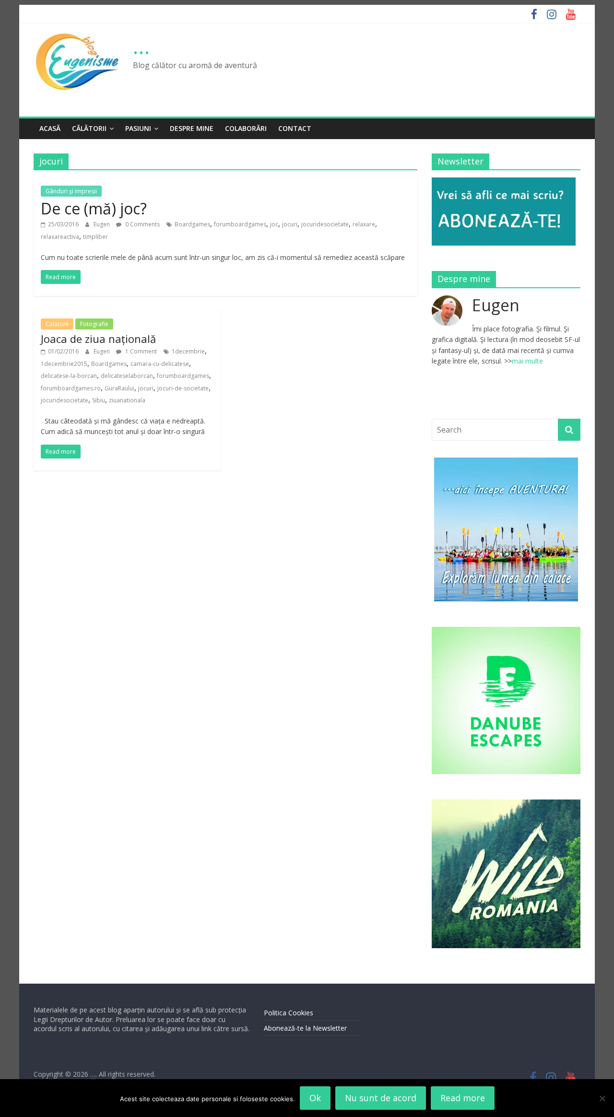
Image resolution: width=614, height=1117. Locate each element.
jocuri (289, 224)
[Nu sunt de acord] (602, 1098)
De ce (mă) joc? (94, 208)
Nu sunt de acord (380, 1098)
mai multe (527, 360)
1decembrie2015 (64, 364)
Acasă (49, 128)
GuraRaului (119, 388)
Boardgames (192, 224)
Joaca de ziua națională (98, 338)
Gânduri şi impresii (71, 191)
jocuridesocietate (325, 224)
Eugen (102, 224)
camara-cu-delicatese (159, 364)
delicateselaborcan (127, 376)
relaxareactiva (60, 237)
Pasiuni (138, 128)
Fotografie (94, 324)
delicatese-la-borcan (69, 376)
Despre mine (191, 128)
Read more (462, 1098)
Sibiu (98, 400)
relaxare (364, 224)
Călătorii (89, 128)
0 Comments (142, 224)
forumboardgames (240, 224)
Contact (294, 128)
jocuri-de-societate (183, 388)
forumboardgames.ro (71, 388)
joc (274, 224)
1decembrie (188, 351)
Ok (315, 1098)
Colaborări (246, 128)
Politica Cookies (288, 1012)
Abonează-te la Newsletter (305, 1028)
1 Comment (140, 351)
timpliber (95, 237)
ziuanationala (127, 400)
